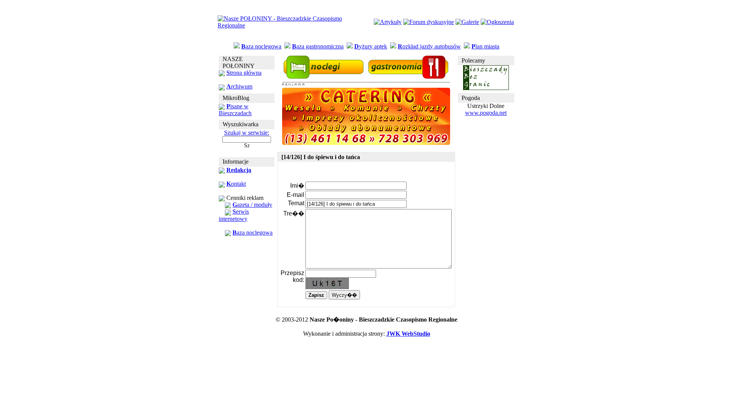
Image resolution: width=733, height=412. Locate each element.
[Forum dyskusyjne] (428, 22)
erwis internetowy (234, 215)
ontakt (236, 183)
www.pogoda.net (486, 112)
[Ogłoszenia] (497, 22)
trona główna (244, 72)
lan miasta (485, 46)
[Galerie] (467, 22)
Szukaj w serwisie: (246, 132)
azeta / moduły (252, 204)
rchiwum (239, 86)
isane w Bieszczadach (235, 109)
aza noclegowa (261, 46)
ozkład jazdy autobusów (429, 46)
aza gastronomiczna (318, 46)
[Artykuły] (388, 22)
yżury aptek (370, 46)
